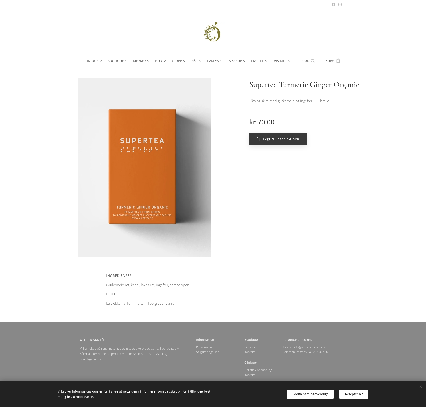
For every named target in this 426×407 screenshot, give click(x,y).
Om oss (249, 347)
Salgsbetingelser (207, 352)
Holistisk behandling (258, 370)
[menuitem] (93, 60)
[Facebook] (333, 4)
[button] (308, 60)
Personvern (204, 347)
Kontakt (249, 352)
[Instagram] (340, 4)
